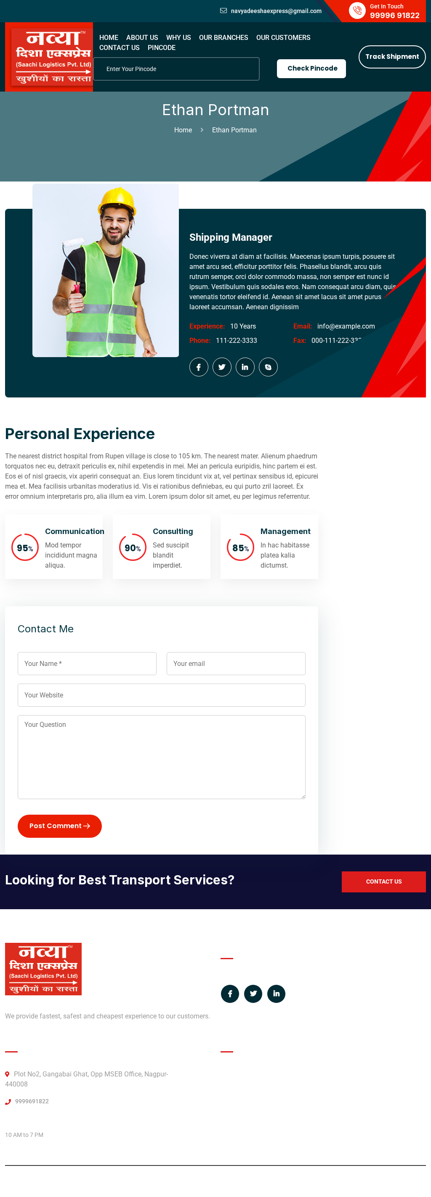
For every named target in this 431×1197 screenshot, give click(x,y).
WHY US (178, 38)
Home (184, 130)
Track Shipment (392, 56)
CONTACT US (119, 48)
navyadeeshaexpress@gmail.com (276, 11)
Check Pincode (312, 68)
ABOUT (231, 1074)
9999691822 (32, 1101)
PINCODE (162, 48)
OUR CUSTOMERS (283, 38)
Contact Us (384, 881)
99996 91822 (395, 15)
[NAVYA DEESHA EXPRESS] (53, 57)
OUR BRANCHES (223, 38)
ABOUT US (142, 38)
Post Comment (56, 826)
